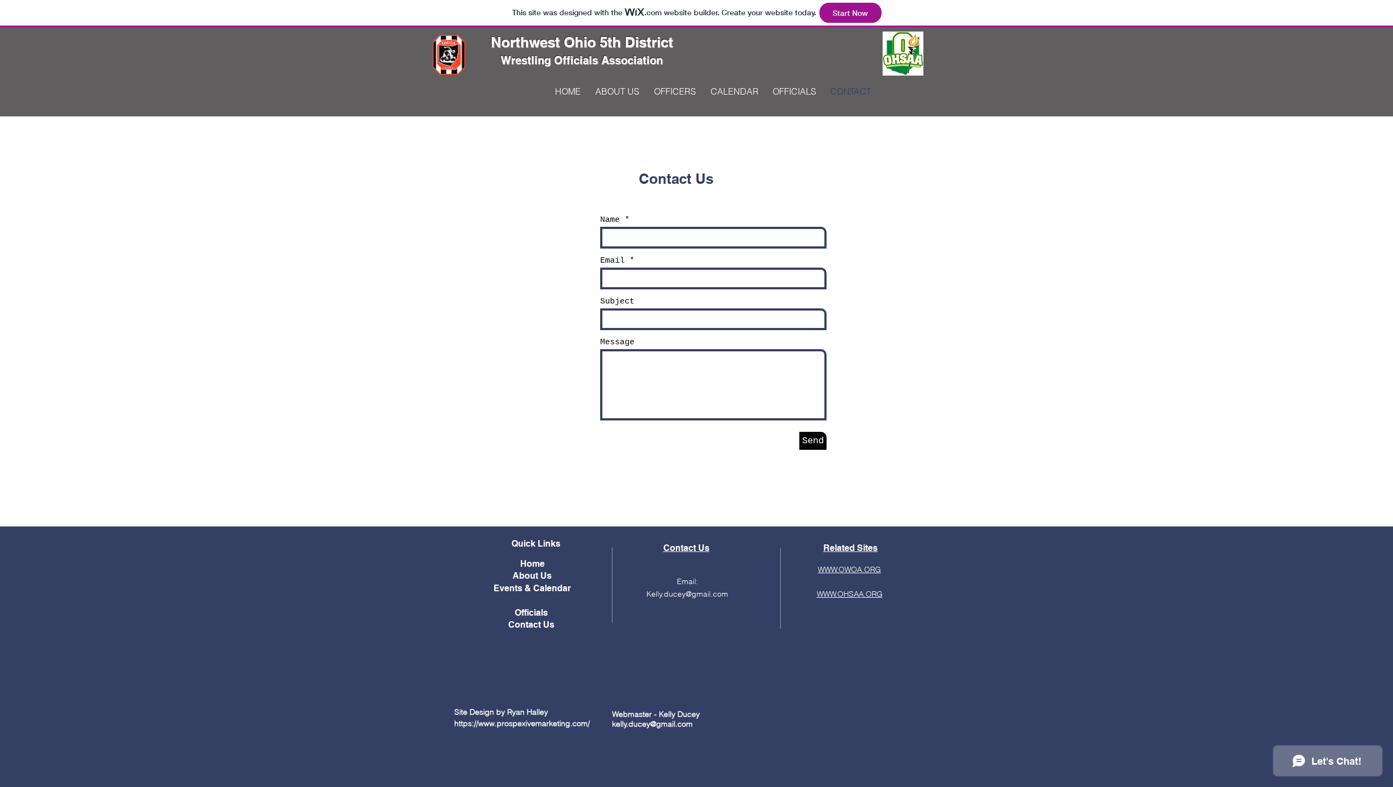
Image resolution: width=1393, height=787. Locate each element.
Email (612, 261)
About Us (532, 576)
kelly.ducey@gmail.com (652, 724)
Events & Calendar (532, 588)
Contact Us (532, 624)
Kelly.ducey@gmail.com (687, 594)
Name (610, 220)
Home (532, 564)
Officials (532, 613)
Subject (617, 302)
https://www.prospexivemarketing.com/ (522, 723)
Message (617, 342)
